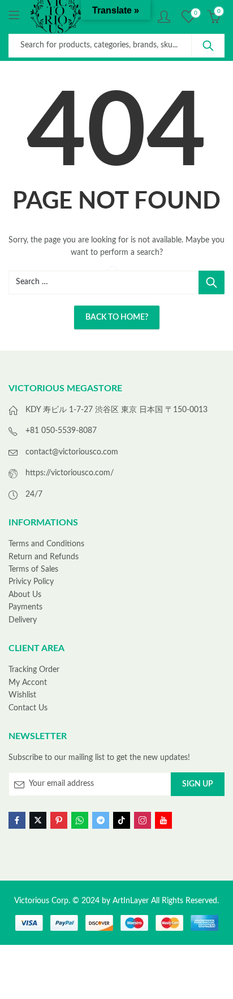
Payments (25, 607)
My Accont (27, 683)
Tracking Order (33, 670)
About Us (24, 595)
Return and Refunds (43, 557)
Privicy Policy (31, 582)
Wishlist (22, 695)
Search (208, 46)
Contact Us (28, 708)
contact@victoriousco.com (71, 452)
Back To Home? (116, 317)
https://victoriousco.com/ (69, 473)
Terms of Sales (33, 569)
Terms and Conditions (46, 544)
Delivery (22, 620)
